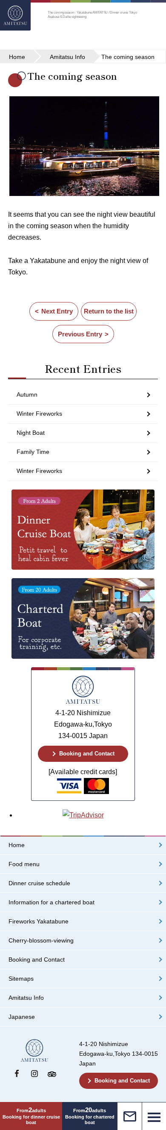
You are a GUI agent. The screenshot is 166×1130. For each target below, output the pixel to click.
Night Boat (31, 432)
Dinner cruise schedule (39, 883)
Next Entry (57, 311)
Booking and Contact (86, 753)
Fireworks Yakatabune (39, 921)
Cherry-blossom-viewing (41, 940)
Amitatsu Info (26, 998)
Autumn (27, 394)
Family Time (33, 451)
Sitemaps (21, 979)
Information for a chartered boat (51, 902)
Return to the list (109, 311)
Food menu (24, 864)
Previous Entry (80, 334)
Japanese (22, 1017)
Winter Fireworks (39, 413)
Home (17, 845)
